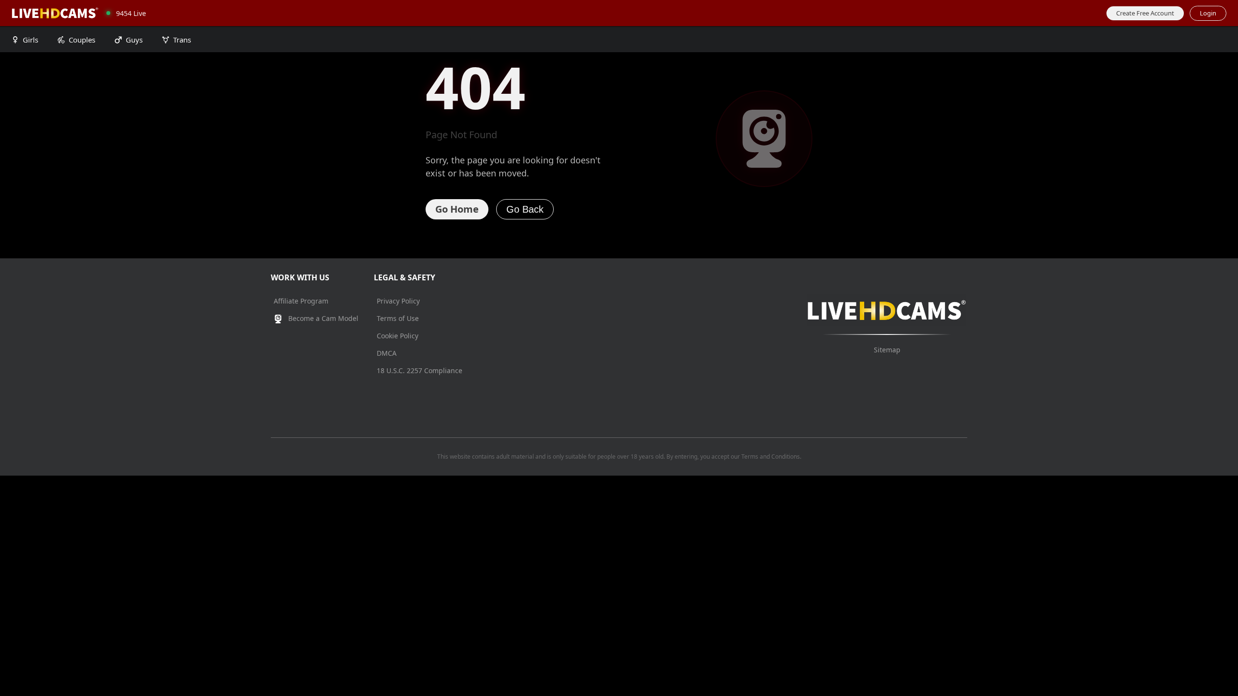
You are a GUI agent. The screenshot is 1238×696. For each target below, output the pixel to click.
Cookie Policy (397, 335)
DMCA (387, 353)
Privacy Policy (398, 300)
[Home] (55, 13)
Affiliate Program (301, 300)
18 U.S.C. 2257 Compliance (419, 370)
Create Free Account (1145, 13)
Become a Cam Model (322, 318)
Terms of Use (398, 318)
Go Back (525, 209)
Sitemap (887, 349)
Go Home (457, 209)
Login (1208, 13)
